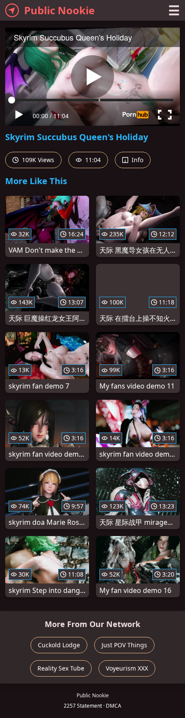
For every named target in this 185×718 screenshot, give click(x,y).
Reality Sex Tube (60, 668)
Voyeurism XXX (127, 668)
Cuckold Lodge (59, 645)
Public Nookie (59, 10)
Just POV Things (124, 645)
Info (136, 160)
